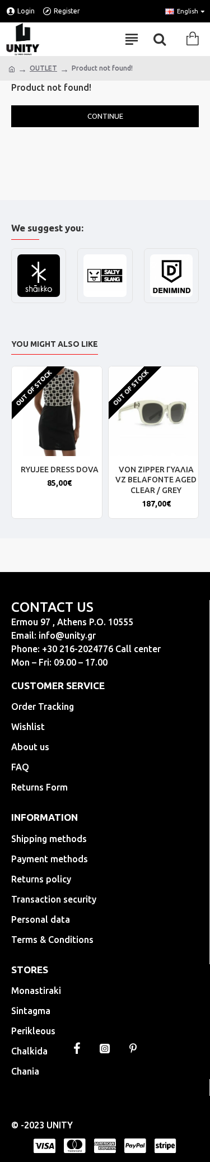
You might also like (54, 344)
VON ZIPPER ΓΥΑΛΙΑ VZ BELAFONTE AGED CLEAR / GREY (156, 479)
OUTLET (43, 68)
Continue (105, 116)
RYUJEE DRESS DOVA (60, 469)
